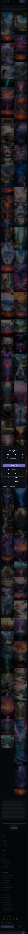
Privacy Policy (12, 486)
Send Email (14, 465)
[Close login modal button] (25, 447)
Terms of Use (5, 486)
